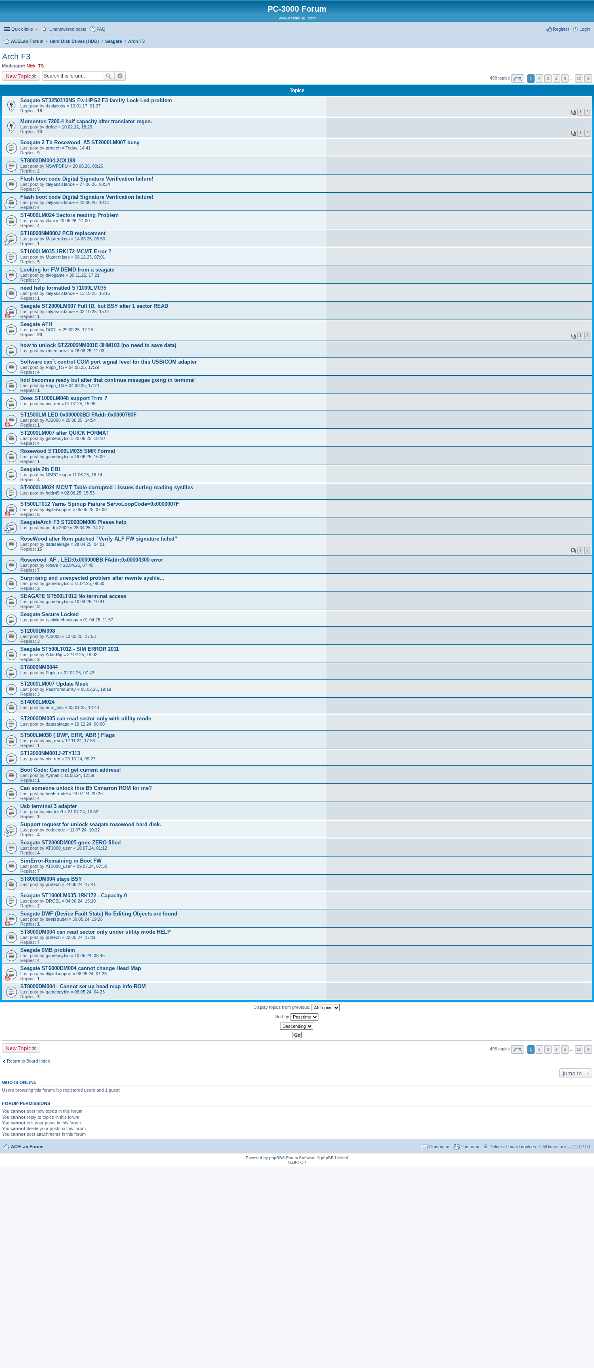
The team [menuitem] (470, 1146)
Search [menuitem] (586, 42)
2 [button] (539, 78)
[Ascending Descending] (297, 1026)
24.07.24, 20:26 (87, 793)
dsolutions (55, 105)
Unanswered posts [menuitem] (67, 29)
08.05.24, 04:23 (89, 991)
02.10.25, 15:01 (95, 311)
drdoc (51, 126)
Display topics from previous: (282, 1007)
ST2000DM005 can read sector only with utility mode (85, 719)
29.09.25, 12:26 (78, 329)
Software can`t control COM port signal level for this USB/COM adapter (108, 362)
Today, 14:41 (78, 147)
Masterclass (58, 238)
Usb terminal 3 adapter (48, 806)
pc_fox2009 (57, 527)
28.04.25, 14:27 (89, 527)
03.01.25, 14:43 (84, 707)
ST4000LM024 (37, 702)
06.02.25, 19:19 (96, 689)
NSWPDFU (57, 166)
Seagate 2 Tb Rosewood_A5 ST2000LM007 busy (79, 142)
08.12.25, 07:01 (90, 257)
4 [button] (556, 78)
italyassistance (60, 184)
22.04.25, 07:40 (78, 565)
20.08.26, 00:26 (88, 166)
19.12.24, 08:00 (89, 724)
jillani (50, 220)
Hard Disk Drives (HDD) (74, 41)
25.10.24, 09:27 (80, 758)
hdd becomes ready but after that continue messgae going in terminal (107, 380)
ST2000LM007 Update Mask (54, 684)
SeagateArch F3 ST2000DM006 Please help (73, 522)
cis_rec (53, 403)
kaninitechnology (62, 619)
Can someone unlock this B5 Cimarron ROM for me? (86, 788)
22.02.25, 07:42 (79, 672)
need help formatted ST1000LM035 (63, 288)
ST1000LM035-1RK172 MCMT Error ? (66, 251)
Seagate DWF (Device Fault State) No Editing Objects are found (98, 914)
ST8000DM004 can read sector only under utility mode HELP (95, 932)
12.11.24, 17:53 (80, 740)
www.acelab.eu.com (297, 18)
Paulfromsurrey (61, 689)
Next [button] (588, 78)
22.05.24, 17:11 (80, 937)
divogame (55, 275)
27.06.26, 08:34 (95, 184)
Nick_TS (35, 65)
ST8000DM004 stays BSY (51, 879)
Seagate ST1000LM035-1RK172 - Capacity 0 (73, 895)
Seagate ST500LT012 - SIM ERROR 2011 (69, 649)
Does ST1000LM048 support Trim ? (63, 398)
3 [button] (548, 78)
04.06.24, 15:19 (80, 901)
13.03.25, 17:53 (80, 636)
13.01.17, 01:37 (85, 105)
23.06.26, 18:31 (95, 202)
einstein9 (54, 811)
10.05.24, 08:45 (89, 955)
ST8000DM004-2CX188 (47, 161)
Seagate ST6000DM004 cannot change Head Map (80, 968)
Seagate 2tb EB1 (40, 469)
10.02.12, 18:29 (77, 126)
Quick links (22, 29)
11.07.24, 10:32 (85, 829)
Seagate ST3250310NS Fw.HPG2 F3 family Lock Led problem (96, 100)
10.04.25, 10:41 (89, 601)
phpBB (275, 1157)
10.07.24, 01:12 (92, 848)
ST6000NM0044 (39, 667)
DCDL (52, 329)
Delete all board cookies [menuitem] (512, 1146)
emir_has (55, 707)
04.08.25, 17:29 (84, 367)
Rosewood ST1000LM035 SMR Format (67, 451)
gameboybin (58, 438)
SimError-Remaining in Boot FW (60, 861)
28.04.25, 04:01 (89, 544)
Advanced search (120, 76)
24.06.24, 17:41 (80, 884)
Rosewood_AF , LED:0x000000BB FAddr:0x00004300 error (91, 560)
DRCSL (53, 901)
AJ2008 (53, 420)
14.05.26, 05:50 (90, 238)
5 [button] (565, 78)
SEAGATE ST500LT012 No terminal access (73, 596)
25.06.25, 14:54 (80, 420)
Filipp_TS (55, 367)
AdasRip (54, 654)
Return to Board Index (28, 1061)
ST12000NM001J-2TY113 (50, 753)
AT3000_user (59, 848)
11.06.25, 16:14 (87, 474)
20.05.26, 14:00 (74, 220)
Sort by (283, 1016)
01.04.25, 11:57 (98, 619)
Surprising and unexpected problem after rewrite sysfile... (92, 578)
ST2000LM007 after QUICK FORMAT (64, 433)
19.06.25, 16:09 (89, 456)
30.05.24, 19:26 (87, 919)
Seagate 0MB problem (47, 950)
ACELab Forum (27, 41)
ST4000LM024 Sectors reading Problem (69, 215)
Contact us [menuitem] (440, 1146)
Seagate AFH (36, 324)
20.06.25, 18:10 (89, 438)
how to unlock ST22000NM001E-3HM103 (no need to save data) (98, 345)
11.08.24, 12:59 (79, 775)
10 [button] (579, 78)
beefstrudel (56, 793)
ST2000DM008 (37, 631)
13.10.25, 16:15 (95, 293)
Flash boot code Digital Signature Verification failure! (86, 179)
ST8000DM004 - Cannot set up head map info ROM (83, 986)
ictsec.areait (58, 350)
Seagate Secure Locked (49, 614)
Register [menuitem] (561, 29)
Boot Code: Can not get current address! (70, 770)
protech (53, 147)
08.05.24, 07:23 (91, 973)
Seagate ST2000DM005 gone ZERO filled (70, 843)
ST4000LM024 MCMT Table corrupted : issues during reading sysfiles (106, 487)
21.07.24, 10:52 (83, 811)
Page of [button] (517, 78)
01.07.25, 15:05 (80, 403)
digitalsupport (59, 509)
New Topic (18, 76)
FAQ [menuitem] (101, 29)
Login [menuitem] (584, 29)
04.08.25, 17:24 (84, 385)
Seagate (113, 41)
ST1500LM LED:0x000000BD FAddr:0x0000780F (78, 415)
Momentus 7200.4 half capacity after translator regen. (86, 121)
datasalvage (58, 544)
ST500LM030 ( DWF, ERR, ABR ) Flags (67, 735)
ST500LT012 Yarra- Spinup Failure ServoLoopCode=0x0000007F (99, 504)
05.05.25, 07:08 (91, 509)
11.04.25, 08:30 (89, 583)
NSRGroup (56, 474)
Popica (52, 672)
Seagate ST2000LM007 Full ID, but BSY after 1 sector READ (94, 306)
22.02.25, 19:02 (82, 654)
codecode (55, 829)
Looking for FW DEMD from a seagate (67, 270)
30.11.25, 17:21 (84, 275)
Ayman (52, 775)
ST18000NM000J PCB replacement (62, 233)
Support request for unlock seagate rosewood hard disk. (90, 824)
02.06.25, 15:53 (79, 492)
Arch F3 (136, 41)
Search (109, 76)
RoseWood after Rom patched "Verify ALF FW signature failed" (98, 539)
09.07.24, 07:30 (92, 866)
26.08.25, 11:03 (89, 350)
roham (52, 565)
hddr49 (52, 492)
